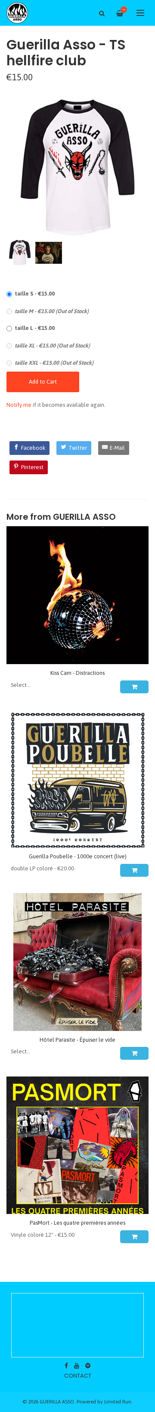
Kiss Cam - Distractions (77, 673)
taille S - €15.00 (35, 293)
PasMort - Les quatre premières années (77, 1223)
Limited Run (117, 1401)
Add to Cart (43, 381)
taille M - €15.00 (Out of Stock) (52, 311)
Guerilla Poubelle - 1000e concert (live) (78, 856)
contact (77, 1376)
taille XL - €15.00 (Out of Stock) (52, 345)
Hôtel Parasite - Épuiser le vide (77, 1040)
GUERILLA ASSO (84, 517)
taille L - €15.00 (35, 328)
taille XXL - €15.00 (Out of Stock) (54, 363)
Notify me (18, 405)
